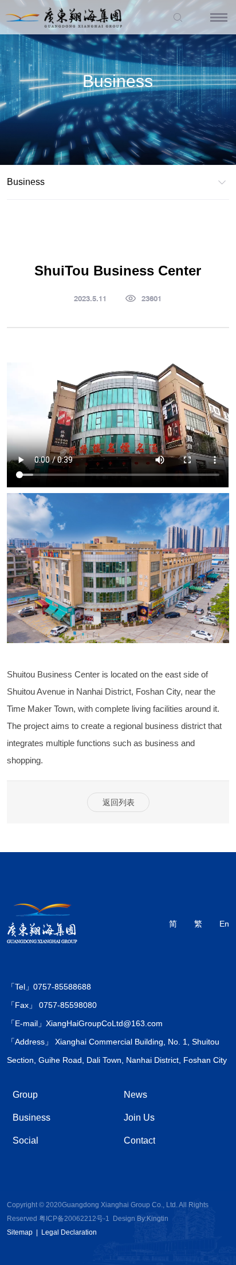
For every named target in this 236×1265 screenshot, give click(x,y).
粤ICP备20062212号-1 (74, 1219)
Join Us (139, 1117)
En (224, 923)
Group (25, 1095)
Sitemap (20, 1232)
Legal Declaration (69, 1232)
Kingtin (157, 1219)
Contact (139, 1140)
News (135, 1095)
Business (31, 1117)
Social (25, 1140)
